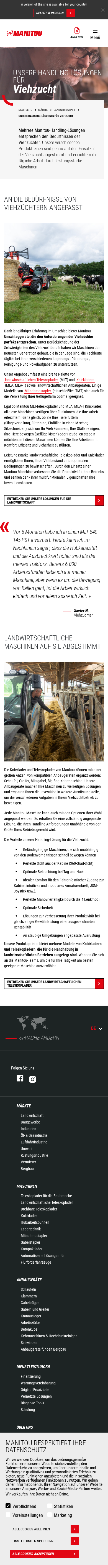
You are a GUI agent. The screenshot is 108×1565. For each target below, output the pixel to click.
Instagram (49, 1078)
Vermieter (28, 1162)
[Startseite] (25, 33)
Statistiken (63, 1506)
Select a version (50, 13)
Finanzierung (31, 1376)
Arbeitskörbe (30, 1322)
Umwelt (26, 1148)
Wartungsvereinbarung (38, 1383)
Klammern (29, 1296)
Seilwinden (29, 1342)
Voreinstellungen (27, 1515)
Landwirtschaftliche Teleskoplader (47, 1202)
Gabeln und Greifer (35, 1309)
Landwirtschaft (32, 1115)
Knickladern (85, 380)
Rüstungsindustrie (34, 1155)
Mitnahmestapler (38, 391)
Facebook (17, 1078)
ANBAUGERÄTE (29, 1279)
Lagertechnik (31, 1229)
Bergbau (27, 1168)
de (93, 1028)
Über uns (25, 1427)
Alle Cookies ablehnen (31, 1529)
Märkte (24, 1106)
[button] (95, 33)
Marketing (63, 1515)
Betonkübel (29, 1329)
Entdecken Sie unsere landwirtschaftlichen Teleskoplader (44, 983)
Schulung (28, 1409)
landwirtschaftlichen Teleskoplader (31, 380)
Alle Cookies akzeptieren (33, 1554)
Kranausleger (31, 1316)
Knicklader (29, 1215)
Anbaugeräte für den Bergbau (43, 1349)
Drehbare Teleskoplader (39, 1209)
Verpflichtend (24, 1506)
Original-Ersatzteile (35, 1389)
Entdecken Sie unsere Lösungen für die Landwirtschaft (39, 500)
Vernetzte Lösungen (36, 1396)
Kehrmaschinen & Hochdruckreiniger (49, 1336)
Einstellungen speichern (32, 1541)
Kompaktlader (31, 1249)
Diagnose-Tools (32, 1403)
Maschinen (27, 1186)
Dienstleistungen (33, 1366)
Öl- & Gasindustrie (34, 1135)
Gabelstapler (30, 1242)
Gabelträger (30, 1302)
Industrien (28, 1129)
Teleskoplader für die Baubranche (46, 1196)
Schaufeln (28, 1289)
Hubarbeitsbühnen (35, 1222)
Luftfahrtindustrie (34, 1142)
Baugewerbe (30, 1122)
